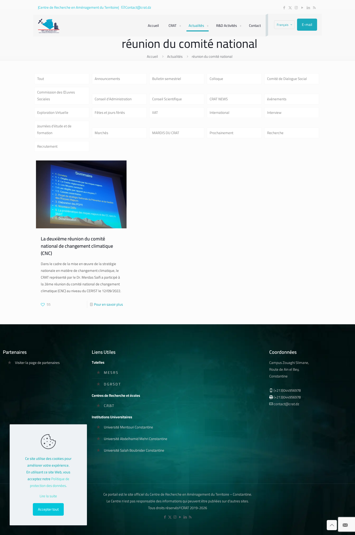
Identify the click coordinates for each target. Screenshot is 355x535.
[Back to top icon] (332, 525)
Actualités (175, 56)
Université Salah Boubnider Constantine (134, 450)
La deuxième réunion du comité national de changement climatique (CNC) (77, 246)
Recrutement (47, 146)
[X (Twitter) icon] (290, 7)
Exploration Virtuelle (52, 112)
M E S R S (111, 372)
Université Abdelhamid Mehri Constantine (135, 438)
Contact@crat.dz (138, 7)
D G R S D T (112, 384)
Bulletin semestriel (166, 78)
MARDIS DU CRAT (165, 132)
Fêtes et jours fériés (110, 112)
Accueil (152, 56)
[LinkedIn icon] (308, 7)
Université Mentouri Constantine (128, 427)
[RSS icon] (314, 7)
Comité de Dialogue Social (287, 78)
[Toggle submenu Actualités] (207, 25)
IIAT (155, 112)
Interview (274, 112)
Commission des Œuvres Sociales (56, 95)
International (219, 112)
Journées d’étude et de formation (54, 129)
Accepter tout (48, 509)
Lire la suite (48, 496)
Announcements (107, 78)
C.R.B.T (109, 405)
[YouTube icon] (302, 7)
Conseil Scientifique (167, 98)
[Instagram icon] (296, 7)
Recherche (275, 132)
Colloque (216, 78)
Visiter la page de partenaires (37, 362)
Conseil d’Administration (113, 98)
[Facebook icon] (284, 7)
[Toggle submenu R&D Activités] (240, 25)
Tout (40, 78)
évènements (276, 98)
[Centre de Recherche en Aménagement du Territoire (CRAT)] (49, 25)
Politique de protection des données (49, 482)
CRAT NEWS (219, 98)
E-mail (307, 24)
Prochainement (221, 132)
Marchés (101, 132)
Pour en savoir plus (108, 304)
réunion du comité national (212, 56)
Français (282, 25)
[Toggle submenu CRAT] (180, 25)
